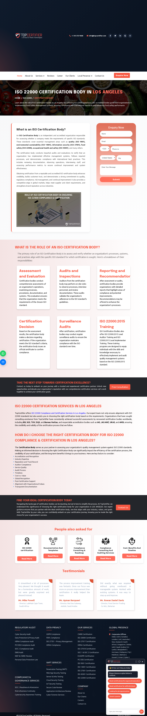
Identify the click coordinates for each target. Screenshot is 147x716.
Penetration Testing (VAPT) (56, 669)
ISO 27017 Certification (87, 641)
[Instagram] (130, 36)
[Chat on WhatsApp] (3, 353)
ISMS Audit (19, 652)
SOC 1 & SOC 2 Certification (88, 652)
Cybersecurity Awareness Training (28, 695)
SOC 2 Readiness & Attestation (27, 687)
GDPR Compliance (53, 634)
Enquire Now (122, 75)
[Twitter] (115, 36)
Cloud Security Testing (54, 680)
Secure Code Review (54, 687)
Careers (81, 700)
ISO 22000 (27, 98)
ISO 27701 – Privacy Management (59, 641)
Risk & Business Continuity (25, 691)
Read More (27, 558)
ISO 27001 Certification (87, 671)
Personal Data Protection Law (26, 660)
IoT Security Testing (53, 684)
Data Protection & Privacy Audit (27, 638)
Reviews (50, 76)
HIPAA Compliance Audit (24, 641)
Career (60, 76)
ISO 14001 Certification (87, 667)
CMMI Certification (85, 634)
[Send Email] (3, 362)
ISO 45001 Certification (87, 674)
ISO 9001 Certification (86, 663)
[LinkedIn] (120, 36)
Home (19, 76)
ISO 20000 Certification (87, 638)
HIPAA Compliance (53, 645)
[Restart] (139, 662)
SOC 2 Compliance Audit (24, 649)
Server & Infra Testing (54, 676)
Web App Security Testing (56, 673)
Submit (116, 179)
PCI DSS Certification (86, 660)
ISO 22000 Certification (87, 678)
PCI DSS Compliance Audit (25, 645)
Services (39, 76)
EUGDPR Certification (86, 656)
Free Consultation (120, 387)
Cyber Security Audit (23, 634)
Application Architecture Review (58, 691)
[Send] (141, 711)
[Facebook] (110, 36)
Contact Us (99, 76)
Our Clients (70, 76)
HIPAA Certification (85, 645)
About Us (29, 76)
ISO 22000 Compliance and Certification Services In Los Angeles (58, 413)
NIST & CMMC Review (23, 656)
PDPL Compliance (53, 638)
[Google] (125, 36)
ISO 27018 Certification (87, 649)
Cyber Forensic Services (55, 695)
